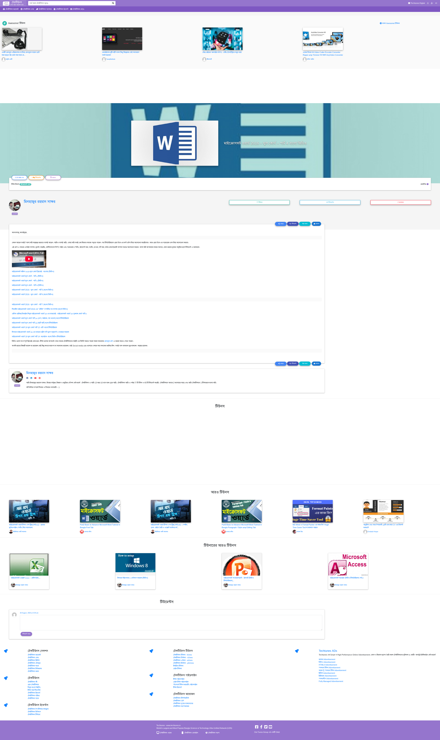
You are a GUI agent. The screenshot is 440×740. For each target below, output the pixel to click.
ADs (78, 9)
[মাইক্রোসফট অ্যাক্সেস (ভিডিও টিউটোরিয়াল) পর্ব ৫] (348, 564)
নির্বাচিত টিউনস (178, 666)
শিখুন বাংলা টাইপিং (34, 687)
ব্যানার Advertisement (327, 659)
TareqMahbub (110, 59)
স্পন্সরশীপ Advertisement (328, 678)
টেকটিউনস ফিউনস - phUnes (183, 663)
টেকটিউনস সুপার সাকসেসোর (183, 703)
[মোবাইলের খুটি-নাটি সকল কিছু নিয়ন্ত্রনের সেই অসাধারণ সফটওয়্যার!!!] (122, 39)
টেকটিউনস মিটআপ (34, 712)
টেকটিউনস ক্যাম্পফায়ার (181, 706)
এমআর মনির (87, 532)
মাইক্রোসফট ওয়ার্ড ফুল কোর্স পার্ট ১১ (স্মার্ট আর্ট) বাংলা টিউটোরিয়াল (35, 323)
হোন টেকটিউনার (33, 684)
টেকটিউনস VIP (178, 701)
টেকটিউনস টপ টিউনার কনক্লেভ (38, 709)
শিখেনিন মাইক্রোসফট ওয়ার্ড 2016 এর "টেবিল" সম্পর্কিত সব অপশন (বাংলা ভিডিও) (40, 309)
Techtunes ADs (328, 651)
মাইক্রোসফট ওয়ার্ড (25, 184)
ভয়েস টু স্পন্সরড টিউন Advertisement (332, 670)
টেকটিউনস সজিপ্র (34, 695)
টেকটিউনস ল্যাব (33, 666)
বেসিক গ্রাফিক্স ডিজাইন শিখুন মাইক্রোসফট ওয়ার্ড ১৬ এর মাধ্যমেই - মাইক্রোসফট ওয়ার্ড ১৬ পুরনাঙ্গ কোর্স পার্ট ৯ (49, 314)
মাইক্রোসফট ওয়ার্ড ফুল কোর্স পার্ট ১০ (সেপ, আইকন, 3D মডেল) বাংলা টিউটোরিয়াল (40, 318)
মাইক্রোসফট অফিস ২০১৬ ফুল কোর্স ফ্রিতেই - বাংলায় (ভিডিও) (33, 271)
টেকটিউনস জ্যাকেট (34, 655)
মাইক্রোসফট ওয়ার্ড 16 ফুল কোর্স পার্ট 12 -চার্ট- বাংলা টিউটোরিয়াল (34, 327)
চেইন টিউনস (177, 668)
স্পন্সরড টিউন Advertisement (329, 668)
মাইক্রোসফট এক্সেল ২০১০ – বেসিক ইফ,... (25, 578)
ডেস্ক (28, 9)
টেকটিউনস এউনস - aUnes (182, 660)
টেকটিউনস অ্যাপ (213, 733)
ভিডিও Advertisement (327, 662)
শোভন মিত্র (300, 532)
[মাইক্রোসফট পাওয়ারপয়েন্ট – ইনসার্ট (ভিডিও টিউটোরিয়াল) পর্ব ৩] (242, 564)
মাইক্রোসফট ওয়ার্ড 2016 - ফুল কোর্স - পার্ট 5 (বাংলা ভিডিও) (32, 290)
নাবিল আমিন (310, 59)
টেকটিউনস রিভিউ (34, 660)
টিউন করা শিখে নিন (34, 690)
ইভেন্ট (62, 9)
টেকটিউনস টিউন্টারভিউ (181, 698)
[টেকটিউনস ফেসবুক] (256, 727)
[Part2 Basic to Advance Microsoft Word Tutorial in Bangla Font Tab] (100, 511)
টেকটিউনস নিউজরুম (35, 668)
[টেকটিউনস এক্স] (266, 727)
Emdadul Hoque (373, 532)
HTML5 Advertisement (328, 665)
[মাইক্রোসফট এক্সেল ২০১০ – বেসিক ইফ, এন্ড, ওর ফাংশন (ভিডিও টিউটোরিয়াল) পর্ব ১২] (29, 564)
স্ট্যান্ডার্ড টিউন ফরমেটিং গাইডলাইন (185, 684)
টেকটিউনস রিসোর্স (34, 693)
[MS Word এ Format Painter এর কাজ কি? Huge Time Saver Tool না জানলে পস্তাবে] (313, 511)
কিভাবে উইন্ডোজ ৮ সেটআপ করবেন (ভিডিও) (132, 578)
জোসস (317, 224)
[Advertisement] (220, 86)
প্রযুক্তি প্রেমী (9, 59)
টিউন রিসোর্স (177, 687)
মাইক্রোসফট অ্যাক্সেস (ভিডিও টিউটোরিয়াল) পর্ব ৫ (346, 578)
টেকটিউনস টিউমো (34, 714)
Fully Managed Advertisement (331, 681)
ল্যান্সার (45, 9)
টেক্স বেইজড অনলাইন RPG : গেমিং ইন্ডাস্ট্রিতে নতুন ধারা (222, 52)
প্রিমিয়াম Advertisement (327, 676)
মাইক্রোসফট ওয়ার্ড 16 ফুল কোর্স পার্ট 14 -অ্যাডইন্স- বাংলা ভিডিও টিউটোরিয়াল (38, 336)
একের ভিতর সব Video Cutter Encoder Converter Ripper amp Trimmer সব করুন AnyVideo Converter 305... (323, 55)
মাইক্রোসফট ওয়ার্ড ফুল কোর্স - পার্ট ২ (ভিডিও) (27, 281)
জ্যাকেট (12, 9)
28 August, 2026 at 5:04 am (29, 613)
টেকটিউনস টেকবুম (34, 663)
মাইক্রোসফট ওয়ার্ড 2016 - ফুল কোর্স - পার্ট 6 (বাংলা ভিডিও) (32, 294)
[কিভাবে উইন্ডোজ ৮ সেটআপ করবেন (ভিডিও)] (135, 564)
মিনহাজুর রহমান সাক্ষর (39, 201)
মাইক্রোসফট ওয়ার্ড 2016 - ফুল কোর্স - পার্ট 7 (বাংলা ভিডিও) (32, 304)
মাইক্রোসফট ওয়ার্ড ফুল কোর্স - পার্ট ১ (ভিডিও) (27, 276)
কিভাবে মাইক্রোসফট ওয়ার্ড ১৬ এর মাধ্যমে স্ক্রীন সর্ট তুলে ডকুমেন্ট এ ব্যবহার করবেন (40, 332)
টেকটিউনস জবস (33, 671)
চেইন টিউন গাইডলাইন (180, 682)
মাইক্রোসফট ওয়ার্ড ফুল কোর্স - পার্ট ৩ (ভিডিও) (28, 285)
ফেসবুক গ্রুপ (108, 341)
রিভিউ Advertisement (327, 673)
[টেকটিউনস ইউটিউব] (270, 727)
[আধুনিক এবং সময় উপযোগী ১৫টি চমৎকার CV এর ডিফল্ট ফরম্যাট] (383, 511)
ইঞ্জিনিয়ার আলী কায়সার (19, 532)
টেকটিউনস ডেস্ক (33, 657)
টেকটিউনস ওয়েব (166, 733)
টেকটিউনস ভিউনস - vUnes (183, 657)
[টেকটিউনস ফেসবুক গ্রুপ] (261, 727)
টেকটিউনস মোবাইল (191, 733)
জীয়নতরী (209, 59)
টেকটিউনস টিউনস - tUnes (182, 655)
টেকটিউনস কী (32, 682)
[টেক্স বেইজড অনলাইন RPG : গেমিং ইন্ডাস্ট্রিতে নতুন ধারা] (222, 39)
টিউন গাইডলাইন (178, 679)
